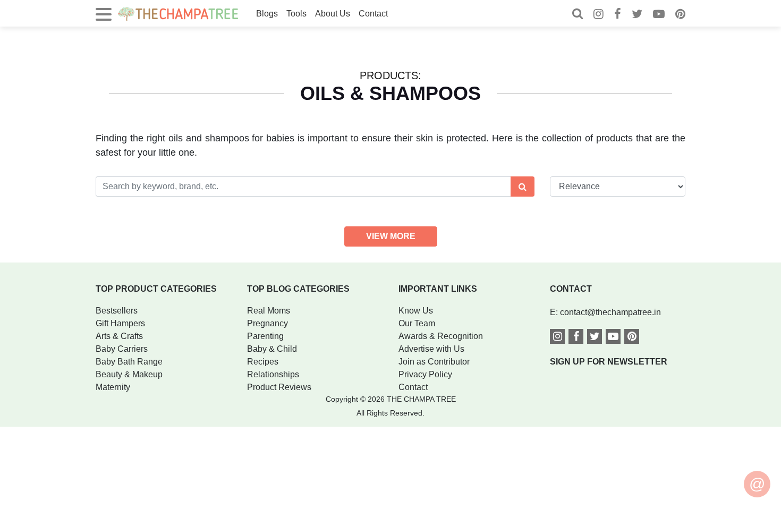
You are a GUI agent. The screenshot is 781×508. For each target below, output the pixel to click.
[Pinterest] (680, 15)
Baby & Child (272, 348)
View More (390, 236)
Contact (373, 13)
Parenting (265, 336)
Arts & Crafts (119, 336)
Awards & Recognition (440, 336)
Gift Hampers (120, 323)
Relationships (273, 374)
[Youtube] (659, 15)
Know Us (415, 310)
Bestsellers (117, 310)
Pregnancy (267, 323)
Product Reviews (279, 387)
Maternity (113, 387)
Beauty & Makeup (129, 374)
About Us (332, 13)
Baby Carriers (122, 348)
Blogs (267, 13)
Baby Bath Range (129, 361)
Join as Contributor (434, 361)
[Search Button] (522, 186)
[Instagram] (598, 15)
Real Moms (268, 310)
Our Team (416, 323)
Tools (296, 13)
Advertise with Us (431, 348)
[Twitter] (637, 15)
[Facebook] (617, 15)
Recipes (262, 361)
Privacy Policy (425, 374)
